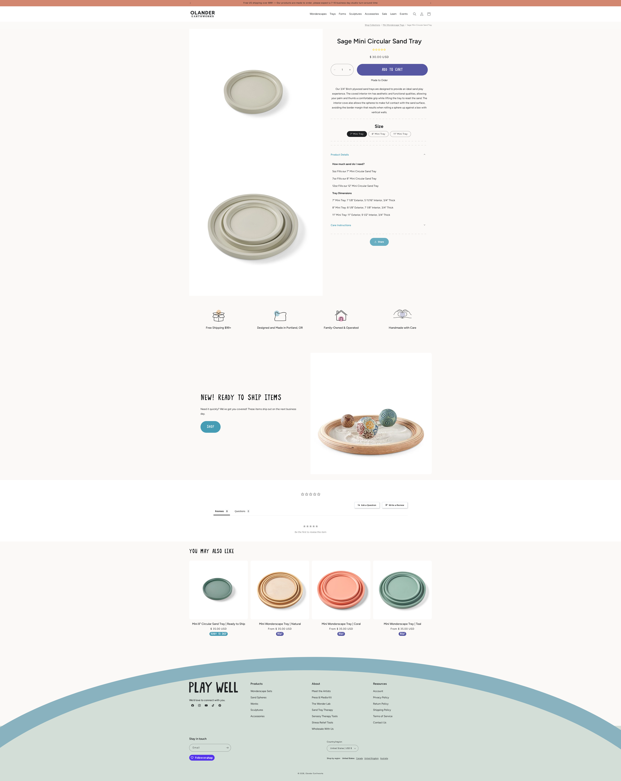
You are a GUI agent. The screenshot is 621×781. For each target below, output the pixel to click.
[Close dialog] (354, 347)
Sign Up (310, 418)
